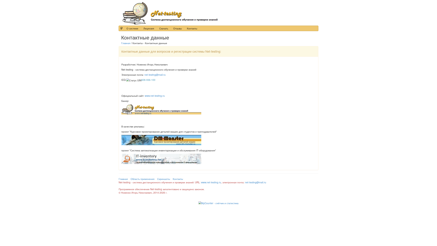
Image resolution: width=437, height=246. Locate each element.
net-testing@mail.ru (155, 74)
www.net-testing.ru (155, 95)
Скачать (163, 28)
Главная (125, 43)
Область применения (142, 179)
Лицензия (148, 28)
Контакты (192, 28)
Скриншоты (163, 179)
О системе (132, 28)
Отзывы (177, 28)
